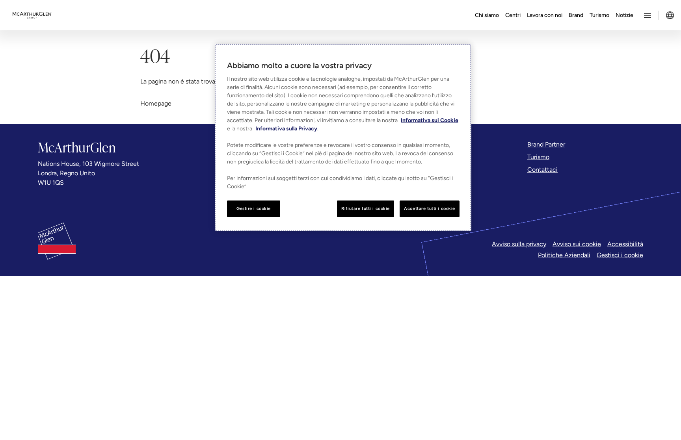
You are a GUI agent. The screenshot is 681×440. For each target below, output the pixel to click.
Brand (576, 15)
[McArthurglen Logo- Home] (32, 15)
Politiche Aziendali (564, 255)
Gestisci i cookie (620, 255)
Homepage (155, 103)
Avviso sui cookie (577, 244)
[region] (343, 137)
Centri (513, 15)
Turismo (599, 15)
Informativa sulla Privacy (286, 128)
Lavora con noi (544, 15)
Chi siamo (487, 15)
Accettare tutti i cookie (429, 208)
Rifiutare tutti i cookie (365, 208)
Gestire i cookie (253, 208)
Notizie (624, 15)
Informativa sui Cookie (429, 120)
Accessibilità (625, 244)
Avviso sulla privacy (519, 244)
